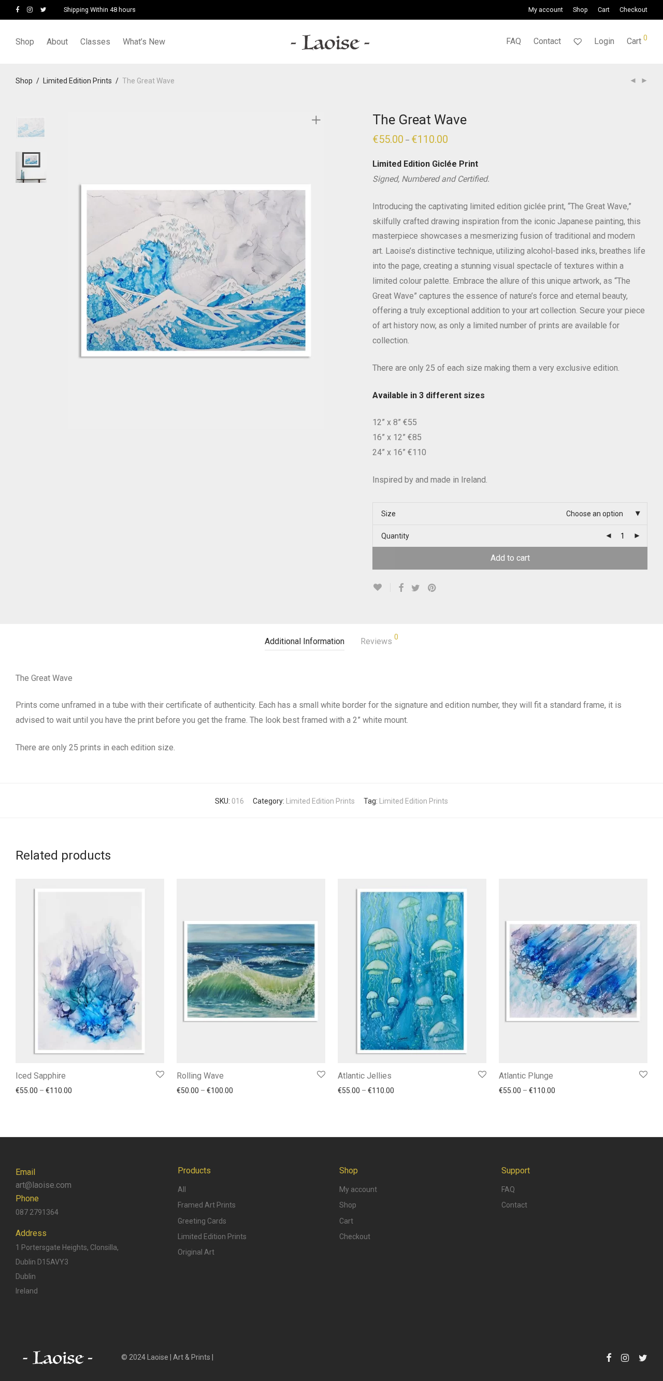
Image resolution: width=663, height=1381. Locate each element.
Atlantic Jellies (365, 1076)
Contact (547, 41)
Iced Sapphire (41, 1076)
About (57, 42)
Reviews (379, 639)
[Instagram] (30, 9)
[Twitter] (43, 9)
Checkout (633, 10)
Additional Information (304, 641)
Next (318, 270)
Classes (95, 42)
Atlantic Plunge (526, 1076)
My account (545, 10)
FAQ (513, 41)
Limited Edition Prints (77, 81)
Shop (580, 10)
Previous (74, 270)
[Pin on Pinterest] (432, 588)
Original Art (196, 1252)
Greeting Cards (202, 1221)
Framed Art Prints (207, 1205)
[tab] (304, 641)
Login (604, 41)
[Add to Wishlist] (381, 587)
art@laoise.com (43, 1185)
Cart (604, 10)
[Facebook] (17, 9)
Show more (29, 1090)
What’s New (144, 42)
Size (388, 514)
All (182, 1189)
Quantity (395, 536)
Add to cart (510, 558)
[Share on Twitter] (415, 588)
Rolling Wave (200, 1076)
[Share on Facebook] (400, 588)
